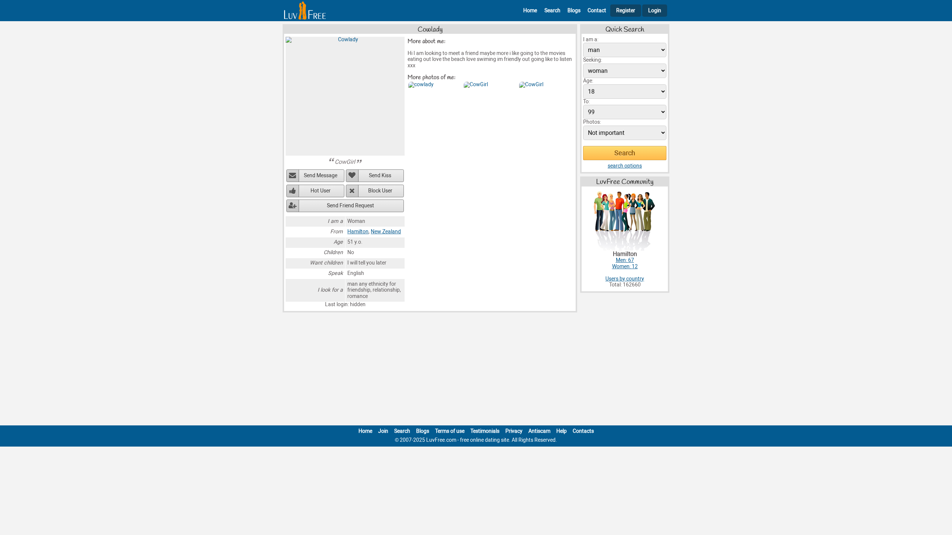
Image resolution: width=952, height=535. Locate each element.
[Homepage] (305, 10)
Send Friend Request (350, 205)
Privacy (513, 431)
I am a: (590, 39)
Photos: (592, 122)
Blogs (573, 10)
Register (625, 10)
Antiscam (539, 431)
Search (552, 10)
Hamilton (358, 231)
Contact (597, 10)
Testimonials (484, 431)
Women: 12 (625, 266)
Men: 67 (625, 260)
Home (530, 10)
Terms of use (449, 431)
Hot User (321, 191)
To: (586, 101)
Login (654, 10)
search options (625, 166)
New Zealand (386, 231)
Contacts (583, 431)
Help (561, 431)
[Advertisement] (476, 370)
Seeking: (592, 60)
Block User (380, 191)
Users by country (624, 279)
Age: (588, 81)
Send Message (320, 175)
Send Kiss (380, 175)
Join (383, 431)
